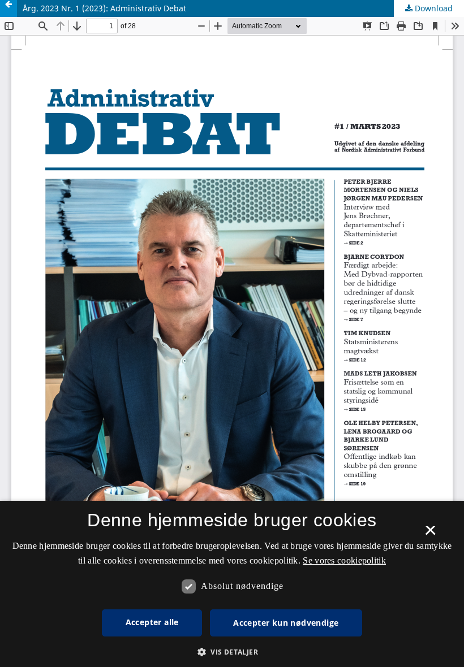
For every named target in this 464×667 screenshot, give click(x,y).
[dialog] (232, 584)
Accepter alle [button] (152, 622)
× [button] (430, 534)
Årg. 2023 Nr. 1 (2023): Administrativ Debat (104, 8)
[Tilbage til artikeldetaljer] (8, 8)
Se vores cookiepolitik (344, 560)
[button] (232, 652)
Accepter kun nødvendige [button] (285, 622)
